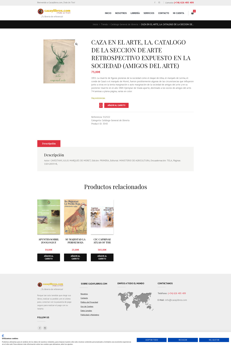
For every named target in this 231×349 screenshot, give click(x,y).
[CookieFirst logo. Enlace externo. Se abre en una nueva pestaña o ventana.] (3, 336)
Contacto (163, 13)
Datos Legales (86, 310)
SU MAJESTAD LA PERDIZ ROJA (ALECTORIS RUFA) (75, 242)
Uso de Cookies (87, 306)
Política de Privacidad (89, 302)
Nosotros (121, 13)
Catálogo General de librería (124, 24)
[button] (76, 44)
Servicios (149, 13)
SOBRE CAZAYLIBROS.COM (94, 283)
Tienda (104, 24)
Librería (135, 13)
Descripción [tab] (49, 143)
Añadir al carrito (116, 105)
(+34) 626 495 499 (184, 2)
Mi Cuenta (178, 13)
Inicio (108, 13)
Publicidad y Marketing (90, 315)
